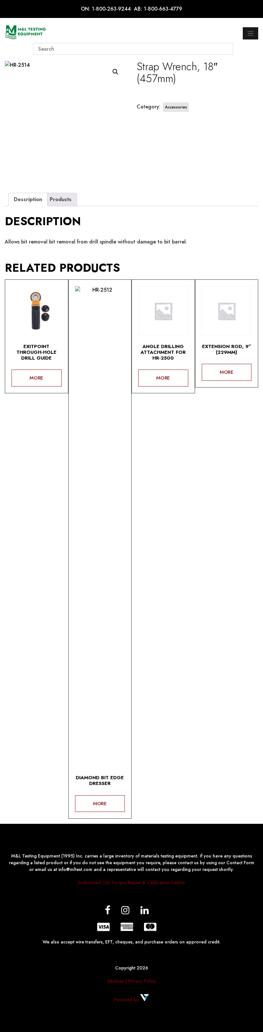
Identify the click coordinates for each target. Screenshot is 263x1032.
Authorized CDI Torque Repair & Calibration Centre (131, 882)
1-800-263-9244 (111, 9)
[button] (115, 72)
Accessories (176, 107)
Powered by (127, 999)
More (36, 377)
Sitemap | (117, 981)
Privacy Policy (142, 981)
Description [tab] (28, 199)
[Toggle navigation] (250, 33)
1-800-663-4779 (163, 9)
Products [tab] (61, 199)
